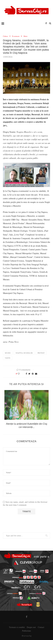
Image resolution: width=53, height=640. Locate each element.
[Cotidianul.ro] (27, 581)
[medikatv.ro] (16, 587)
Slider (26, 36)
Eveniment (15, 36)
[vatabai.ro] (38, 604)
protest (41, 353)
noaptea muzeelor (24, 353)
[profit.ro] (9, 582)
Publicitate (26, 630)
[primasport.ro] (26, 577)
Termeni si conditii (17, 627)
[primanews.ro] (33, 571)
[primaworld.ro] (18, 598)
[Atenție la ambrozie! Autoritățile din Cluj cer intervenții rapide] (26, 405)
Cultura (5, 36)
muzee (8, 353)
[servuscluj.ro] (24, 604)
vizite (7, 358)
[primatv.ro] (5, 571)
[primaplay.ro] (44, 571)
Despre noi (31, 627)
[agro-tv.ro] (33, 598)
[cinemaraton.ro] (26, 587)
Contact (41, 627)
